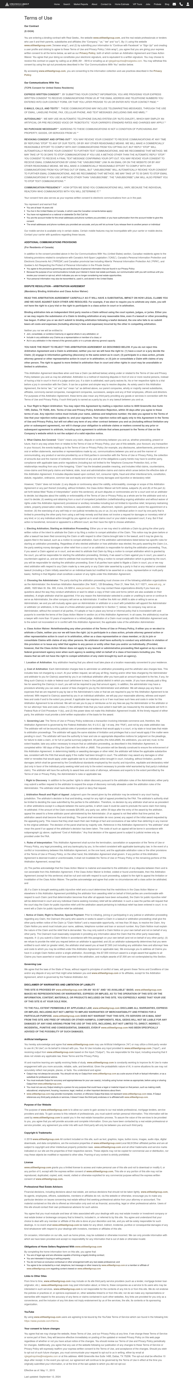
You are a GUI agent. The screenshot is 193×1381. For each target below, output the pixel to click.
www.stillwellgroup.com (106, 37)
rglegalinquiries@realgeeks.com (125, 60)
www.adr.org (154, 584)
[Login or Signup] (187, 3)
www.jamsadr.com (85, 588)
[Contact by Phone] (181, 3)
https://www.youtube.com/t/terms (41, 1320)
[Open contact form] (174, 3)
